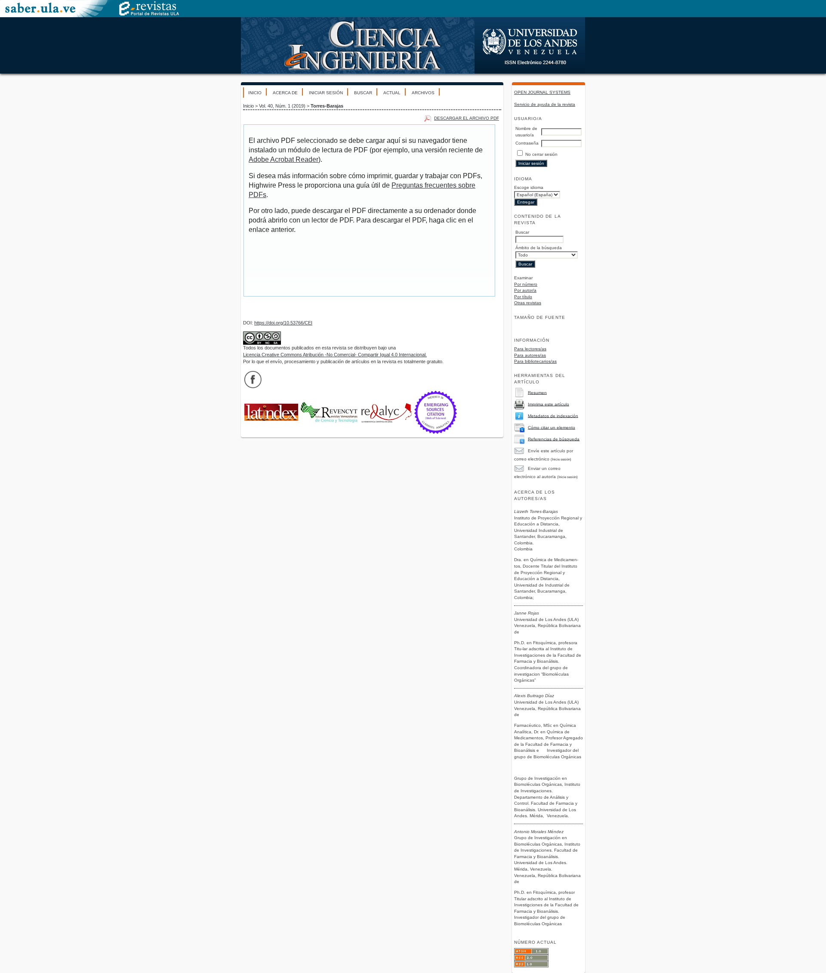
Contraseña (527, 143)
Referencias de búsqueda (553, 438)
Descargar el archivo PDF (466, 118)
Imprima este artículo (548, 404)
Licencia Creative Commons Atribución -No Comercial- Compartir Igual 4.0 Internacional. (335, 354)
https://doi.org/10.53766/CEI (283, 322)
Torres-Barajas (327, 105)
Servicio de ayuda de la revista (544, 104)
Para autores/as (530, 355)
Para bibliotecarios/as (535, 361)
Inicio (255, 92)
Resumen (537, 392)
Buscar (363, 92)
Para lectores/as (530, 348)
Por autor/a (525, 290)
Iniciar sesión (326, 92)
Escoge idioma (528, 187)
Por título (523, 296)
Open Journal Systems (542, 92)
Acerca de (285, 92)
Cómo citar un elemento (551, 427)
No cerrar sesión (541, 154)
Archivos (423, 92)
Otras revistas (527, 302)
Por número (525, 284)
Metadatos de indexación (553, 415)
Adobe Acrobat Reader (283, 159)
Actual (392, 92)
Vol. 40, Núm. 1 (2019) (282, 105)
